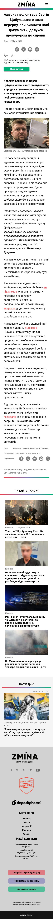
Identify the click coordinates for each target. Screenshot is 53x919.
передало (10, 416)
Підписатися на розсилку (26, 880)
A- (13, 56)
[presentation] (7, 708)
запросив (10, 308)
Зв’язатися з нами (26, 889)
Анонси (26, 834)
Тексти (26, 822)
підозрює (31, 327)
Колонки (26, 830)
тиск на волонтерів (32, 453)
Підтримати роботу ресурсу (26, 872)
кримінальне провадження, (14, 453)
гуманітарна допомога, (31, 448)
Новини (26, 818)
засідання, (45, 448)
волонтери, (17, 448)
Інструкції (26, 826)
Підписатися (16, 68)
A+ (6, 56)
